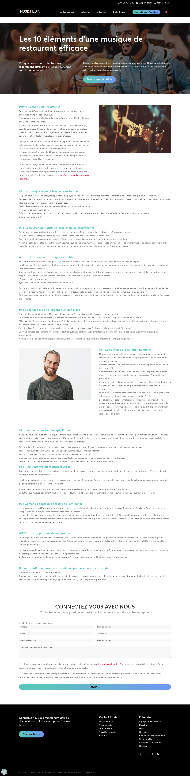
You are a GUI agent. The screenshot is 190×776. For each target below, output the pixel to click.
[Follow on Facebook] (147, 754)
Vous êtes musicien (108, 732)
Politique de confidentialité (152, 735)
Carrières (143, 732)
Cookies (143, 746)
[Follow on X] (153, 754)
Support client (145, 2)
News (141, 728)
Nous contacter (31, 734)
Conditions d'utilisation (150, 742)
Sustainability (145, 739)
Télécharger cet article (99, 79)
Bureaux (103, 735)
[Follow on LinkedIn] (141, 754)
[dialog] (4, 772)
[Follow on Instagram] (158, 754)
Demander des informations (146, 12)
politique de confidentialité (108, 664)
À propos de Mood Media (151, 721)
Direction (143, 725)
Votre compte (163, 2)
